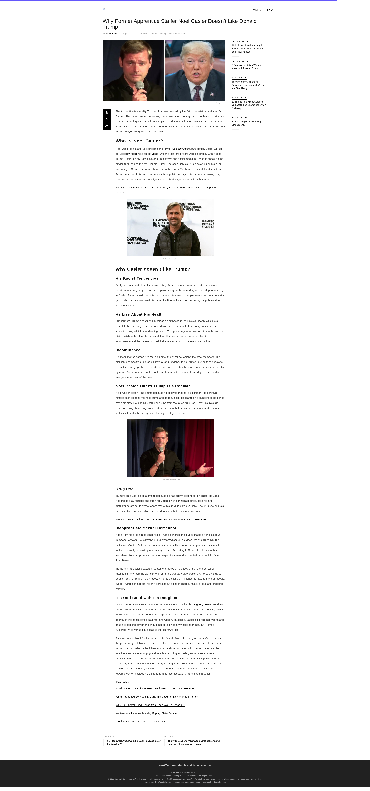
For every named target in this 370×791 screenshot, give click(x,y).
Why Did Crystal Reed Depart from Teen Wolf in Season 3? (150, 705)
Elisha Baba (111, 34)
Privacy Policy (176, 765)
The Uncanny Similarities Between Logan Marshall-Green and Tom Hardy (248, 85)
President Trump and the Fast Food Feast (140, 721)
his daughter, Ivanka (199, 604)
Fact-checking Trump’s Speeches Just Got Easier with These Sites (167, 519)
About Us (163, 765)
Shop (271, 9)
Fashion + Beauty (240, 41)
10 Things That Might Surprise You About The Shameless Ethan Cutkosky (249, 105)
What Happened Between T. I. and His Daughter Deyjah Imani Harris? (157, 696)
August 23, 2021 (131, 34)
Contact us (206, 765)
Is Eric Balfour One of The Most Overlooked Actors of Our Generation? (157, 688)
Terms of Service (191, 765)
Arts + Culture (150, 34)
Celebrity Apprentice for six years (138, 153)
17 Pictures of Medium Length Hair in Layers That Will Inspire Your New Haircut (248, 48)
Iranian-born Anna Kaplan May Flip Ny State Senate (146, 713)
